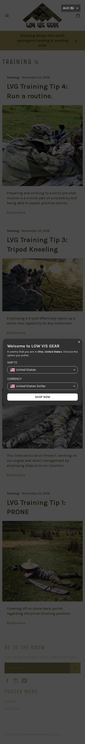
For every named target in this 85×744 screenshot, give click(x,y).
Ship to (12, 362)
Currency (14, 379)
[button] (70, 8)
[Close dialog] (79, 342)
